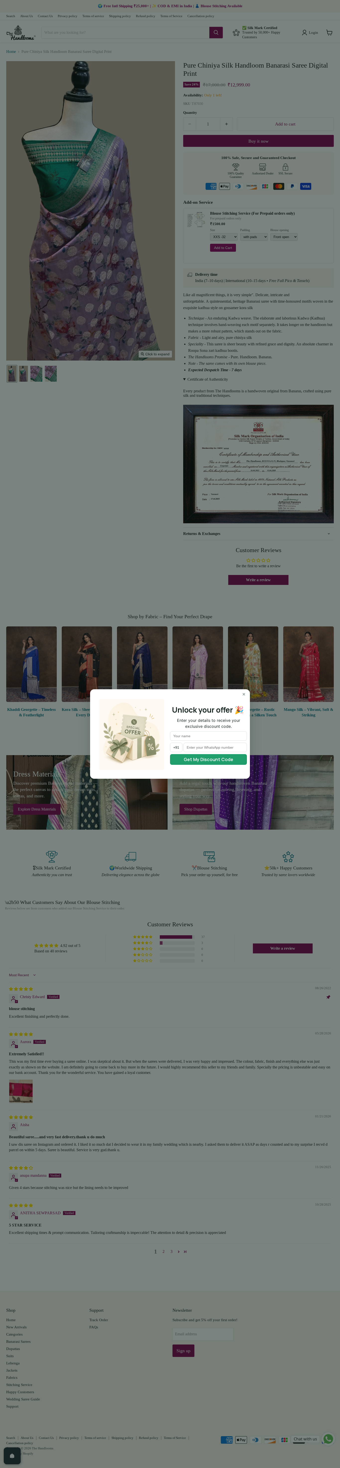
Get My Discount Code (208, 759)
